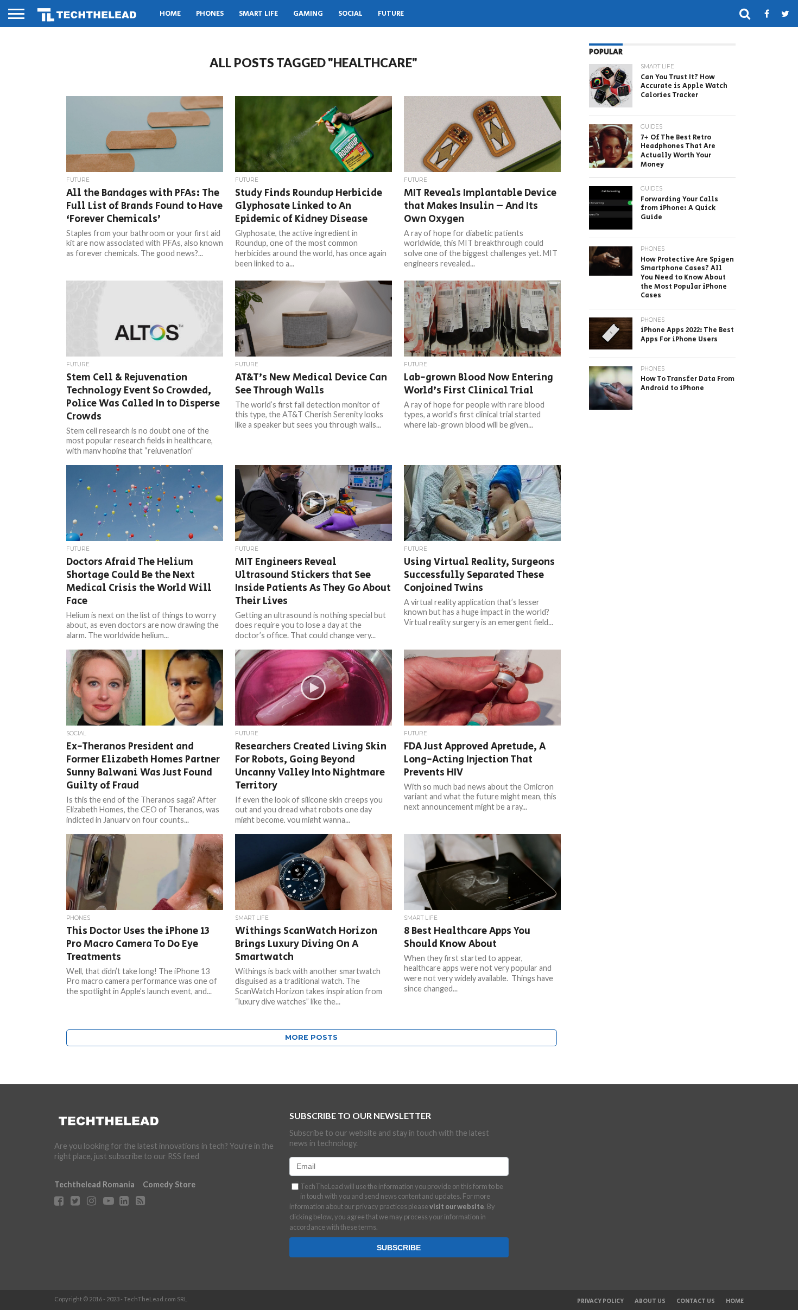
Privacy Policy (600, 1301)
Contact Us (695, 1301)
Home (170, 14)
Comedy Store (169, 1184)
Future (391, 14)
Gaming (308, 14)
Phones (210, 14)
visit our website (456, 1206)
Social (350, 14)
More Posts (311, 1037)
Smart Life (258, 14)
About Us (650, 1301)
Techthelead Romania (94, 1184)
